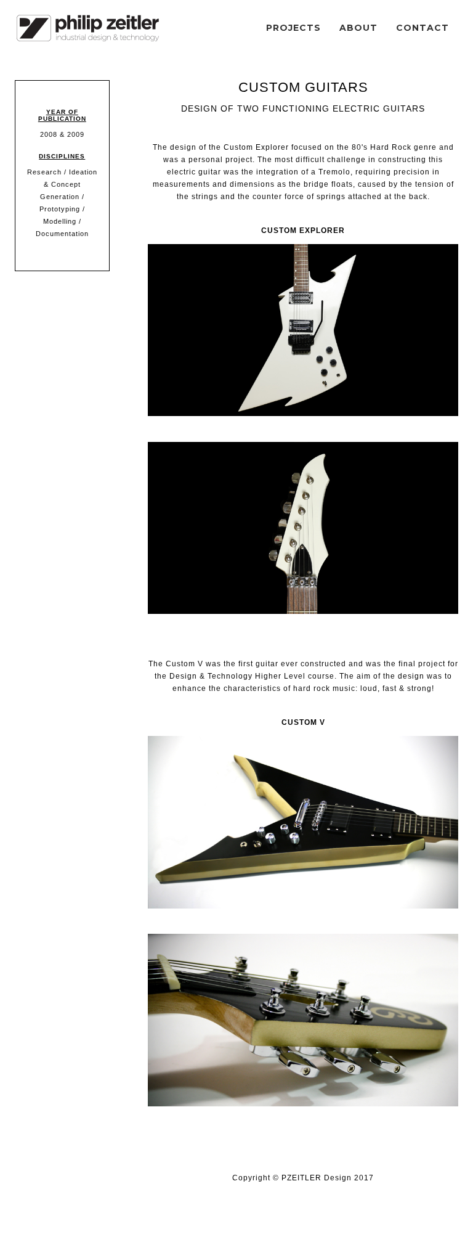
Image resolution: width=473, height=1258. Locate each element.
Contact (422, 27)
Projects (293, 27)
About (358, 27)
